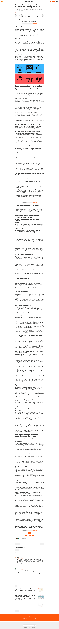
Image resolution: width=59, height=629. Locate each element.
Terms (31, 623)
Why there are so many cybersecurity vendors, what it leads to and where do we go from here (25, 596)
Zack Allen (18, 568)
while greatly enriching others (20, 421)
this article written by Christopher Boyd (22, 425)
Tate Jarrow (18, 557)
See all (16, 611)
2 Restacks (24, 538)
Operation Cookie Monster (29, 364)
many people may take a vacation (20, 163)
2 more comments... (17, 581)
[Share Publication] (49, 1)
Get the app (33, 625)
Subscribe (52, 1)
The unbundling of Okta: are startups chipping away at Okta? (25, 589)
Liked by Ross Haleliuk (20, 558)
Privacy (29, 623)
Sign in (56, 1)
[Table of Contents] (0, 314)
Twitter (29, 381)
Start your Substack (27, 625)
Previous (18, 544)
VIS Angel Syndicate (37, 528)
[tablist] (18, 550)
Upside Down (18, 38)
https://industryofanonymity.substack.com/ (23, 561)
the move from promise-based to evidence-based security (29, 505)
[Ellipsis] (43, 557)
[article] (29, 590)
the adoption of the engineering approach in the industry (33, 506)
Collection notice (35, 623)
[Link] (13, 26)
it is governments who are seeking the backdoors (27, 289)
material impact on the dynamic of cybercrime (36, 417)
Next (41, 544)
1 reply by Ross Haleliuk (21, 578)
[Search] (47, 1)
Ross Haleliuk (20, 599)
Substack (25, 627)
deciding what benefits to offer (21, 135)
